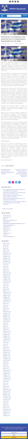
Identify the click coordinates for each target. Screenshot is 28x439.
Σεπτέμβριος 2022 (7, 319)
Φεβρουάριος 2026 (7, 253)
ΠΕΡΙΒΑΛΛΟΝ (6, 226)
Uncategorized (6, 215)
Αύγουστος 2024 (6, 282)
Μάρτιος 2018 (6, 407)
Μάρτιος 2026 (6, 251)
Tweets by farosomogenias (7, 208)
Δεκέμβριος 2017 (6, 412)
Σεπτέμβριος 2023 (7, 300)
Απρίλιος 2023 (6, 308)
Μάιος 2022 (5, 326)
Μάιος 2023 (5, 306)
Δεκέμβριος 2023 (6, 295)
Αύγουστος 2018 (6, 399)
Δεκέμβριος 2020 (6, 354)
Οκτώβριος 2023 (6, 298)
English (25, 15)
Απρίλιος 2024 (6, 289)
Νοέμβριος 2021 (6, 336)
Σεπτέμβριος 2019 (7, 378)
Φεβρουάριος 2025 (7, 272)
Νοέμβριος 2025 (6, 258)
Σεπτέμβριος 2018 (7, 397)
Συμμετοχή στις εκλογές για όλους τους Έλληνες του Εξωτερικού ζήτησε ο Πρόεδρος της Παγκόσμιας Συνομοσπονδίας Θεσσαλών (21, 173)
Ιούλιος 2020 (6, 362)
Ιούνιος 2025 (6, 266)
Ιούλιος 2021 (6, 342)
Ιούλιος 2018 (6, 401)
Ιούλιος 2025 (6, 264)
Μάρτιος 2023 (6, 310)
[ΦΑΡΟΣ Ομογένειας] (4, 7)
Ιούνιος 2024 (6, 285)
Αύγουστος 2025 (6, 263)
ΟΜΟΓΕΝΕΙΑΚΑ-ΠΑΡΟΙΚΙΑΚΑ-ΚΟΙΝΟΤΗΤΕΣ (12, 223)
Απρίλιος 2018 (6, 405)
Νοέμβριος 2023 (6, 297)
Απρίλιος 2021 (6, 347)
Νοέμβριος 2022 (6, 316)
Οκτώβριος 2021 (6, 337)
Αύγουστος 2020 (6, 360)
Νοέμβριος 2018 (6, 394)
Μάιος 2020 (5, 365)
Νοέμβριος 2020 (6, 355)
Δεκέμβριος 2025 (6, 256)
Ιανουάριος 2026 (6, 254)
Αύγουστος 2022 (6, 321)
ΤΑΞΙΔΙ (4, 231)
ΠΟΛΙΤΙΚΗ (5, 228)
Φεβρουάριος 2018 (7, 409)
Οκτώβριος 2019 (6, 376)
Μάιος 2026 (5, 248)
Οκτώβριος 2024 (6, 279)
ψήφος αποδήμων (9, 165)
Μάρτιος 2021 (6, 349)
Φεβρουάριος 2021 (7, 350)
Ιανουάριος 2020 (6, 371)
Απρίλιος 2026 (6, 250)
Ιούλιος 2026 (6, 245)
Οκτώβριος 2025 (6, 259)
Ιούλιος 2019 (6, 381)
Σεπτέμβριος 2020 (7, 358)
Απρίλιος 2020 (6, 366)
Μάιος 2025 (5, 267)
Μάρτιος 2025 (6, 271)
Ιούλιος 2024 (6, 284)
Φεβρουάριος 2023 (7, 311)
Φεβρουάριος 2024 (7, 292)
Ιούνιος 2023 (6, 305)
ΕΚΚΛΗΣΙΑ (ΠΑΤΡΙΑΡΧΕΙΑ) (9, 220)
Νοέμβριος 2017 (6, 414)
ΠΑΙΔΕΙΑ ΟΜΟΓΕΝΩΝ (8, 225)
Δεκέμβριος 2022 (6, 315)
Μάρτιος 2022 (6, 329)
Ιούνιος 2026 (6, 246)
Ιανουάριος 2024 (6, 293)
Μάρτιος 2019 (6, 388)
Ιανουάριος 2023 (6, 313)
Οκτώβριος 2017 (6, 415)
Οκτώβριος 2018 (6, 396)
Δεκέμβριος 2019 (6, 373)
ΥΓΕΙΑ (4, 235)
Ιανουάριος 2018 (6, 410)
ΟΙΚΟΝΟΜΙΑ (6, 222)
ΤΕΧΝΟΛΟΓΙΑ (6, 233)
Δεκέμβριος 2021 (6, 334)
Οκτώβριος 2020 (6, 357)
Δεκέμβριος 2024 (6, 276)
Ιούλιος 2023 (6, 303)
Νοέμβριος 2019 (6, 375)
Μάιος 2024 (5, 287)
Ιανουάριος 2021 (6, 352)
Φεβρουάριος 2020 (7, 370)
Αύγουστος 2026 (6, 243)
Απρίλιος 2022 (6, 328)
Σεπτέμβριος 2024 (7, 280)
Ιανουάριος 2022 (6, 332)
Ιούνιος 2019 (6, 383)
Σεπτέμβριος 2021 (7, 339)
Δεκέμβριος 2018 (6, 392)
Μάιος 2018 (5, 404)
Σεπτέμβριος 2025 (7, 261)
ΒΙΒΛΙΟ (4, 218)
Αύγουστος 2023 (6, 302)
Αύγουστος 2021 (6, 341)
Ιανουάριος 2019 (6, 391)
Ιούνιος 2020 (6, 363)
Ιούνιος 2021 (6, 344)
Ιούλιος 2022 (6, 323)
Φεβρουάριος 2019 (7, 389)
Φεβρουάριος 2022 (7, 331)
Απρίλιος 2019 (6, 386)
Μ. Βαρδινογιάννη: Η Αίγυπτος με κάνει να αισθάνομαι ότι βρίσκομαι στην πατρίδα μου (7, 171)
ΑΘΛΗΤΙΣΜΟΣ (6, 217)
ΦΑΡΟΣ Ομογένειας (18, 9)
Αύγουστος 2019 (6, 379)
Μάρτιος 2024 (6, 290)
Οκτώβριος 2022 (6, 318)
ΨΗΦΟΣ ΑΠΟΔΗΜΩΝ (19, 43)
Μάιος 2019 (5, 384)
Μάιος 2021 (5, 345)
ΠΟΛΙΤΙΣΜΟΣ (6, 230)
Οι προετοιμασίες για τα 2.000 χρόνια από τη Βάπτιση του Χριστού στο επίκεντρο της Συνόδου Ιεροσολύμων (14, 203)
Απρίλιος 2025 (6, 269)
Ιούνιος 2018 (6, 402)
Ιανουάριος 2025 (6, 274)
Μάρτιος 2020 (6, 368)
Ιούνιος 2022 (6, 324)
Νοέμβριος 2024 (6, 277)
